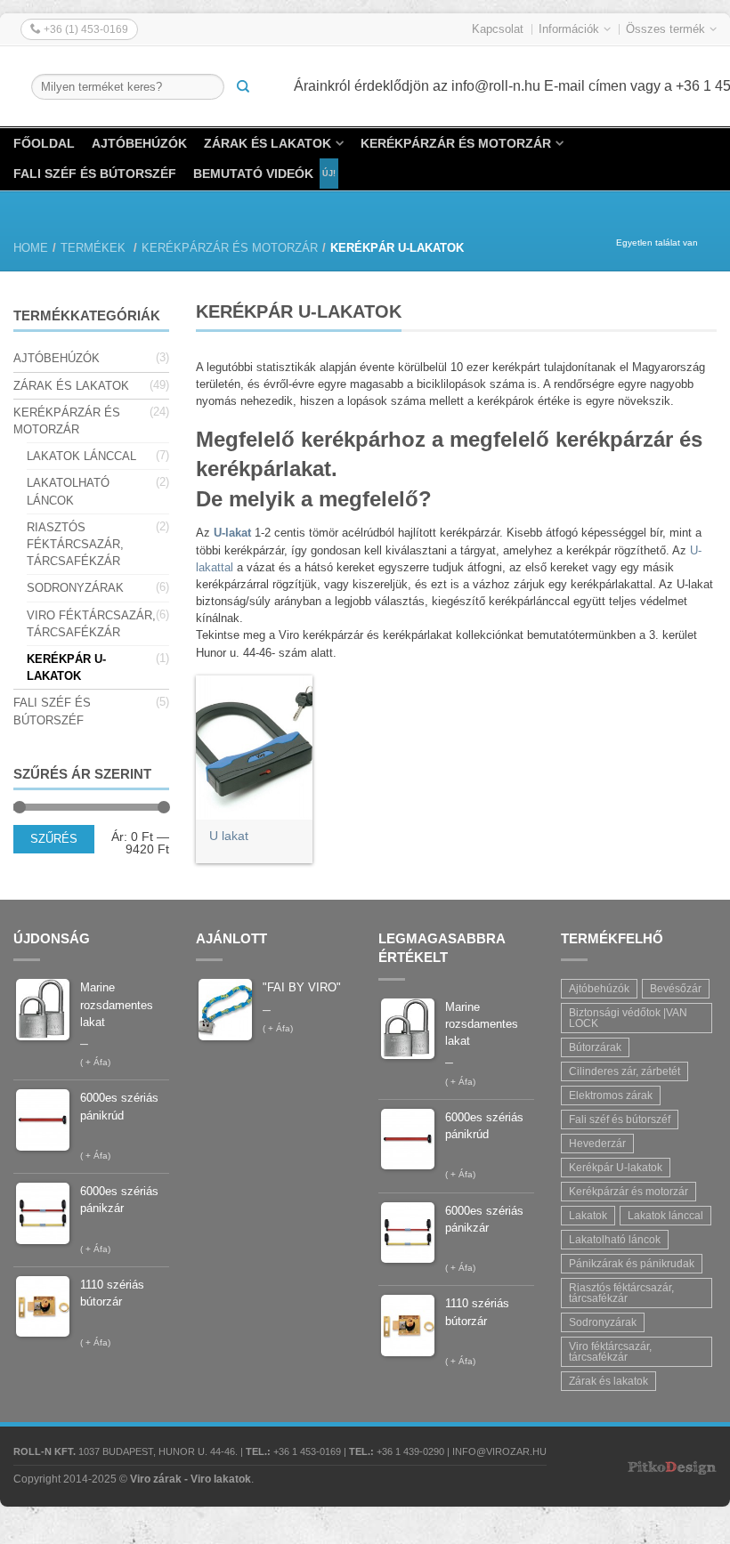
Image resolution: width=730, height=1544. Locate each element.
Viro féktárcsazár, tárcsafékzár (91, 624)
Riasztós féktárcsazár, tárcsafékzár (75, 544)
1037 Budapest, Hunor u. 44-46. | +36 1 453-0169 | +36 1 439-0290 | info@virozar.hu (280, 1451)
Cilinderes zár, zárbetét (624, 1071)
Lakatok (588, 1215)
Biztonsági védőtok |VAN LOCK (628, 1018)
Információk (569, 29)
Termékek (93, 248)
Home (30, 248)
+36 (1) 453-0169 (84, 29)
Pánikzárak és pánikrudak (631, 1263)
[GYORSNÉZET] (254, 747)
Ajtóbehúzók (139, 143)
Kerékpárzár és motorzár (456, 143)
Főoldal (44, 143)
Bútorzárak (595, 1047)
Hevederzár (597, 1143)
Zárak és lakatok (267, 143)
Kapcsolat (497, 29)
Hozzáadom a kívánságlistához (290, 697)
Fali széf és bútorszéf (94, 173)
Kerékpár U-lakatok (66, 667)
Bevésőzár (676, 988)
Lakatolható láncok (68, 491)
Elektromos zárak (611, 1095)
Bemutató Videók (253, 173)
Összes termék (665, 29)
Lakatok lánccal (81, 456)
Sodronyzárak (75, 587)
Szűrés (53, 839)
